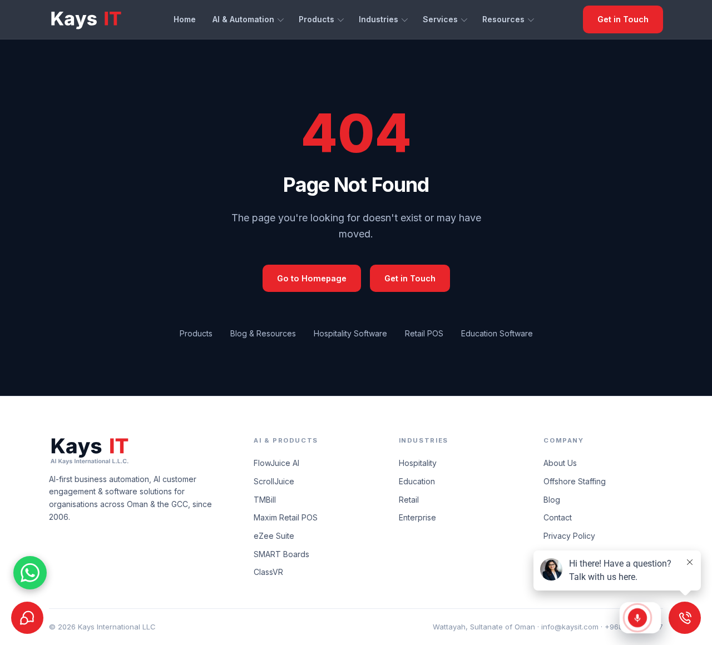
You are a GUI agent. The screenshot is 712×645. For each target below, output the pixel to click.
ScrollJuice (274, 481)
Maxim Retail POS (286, 517)
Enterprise (417, 517)
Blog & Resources (263, 333)
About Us (560, 463)
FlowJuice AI (276, 463)
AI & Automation (243, 19)
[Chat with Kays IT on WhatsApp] (30, 572)
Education (417, 481)
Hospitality (418, 463)
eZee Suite (274, 535)
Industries (378, 19)
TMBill (265, 499)
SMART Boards (281, 554)
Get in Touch (623, 19)
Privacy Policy (569, 535)
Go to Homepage (312, 278)
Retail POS (424, 333)
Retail (409, 499)
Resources (503, 19)
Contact (557, 517)
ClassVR (268, 572)
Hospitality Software (350, 333)
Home (185, 19)
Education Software (497, 333)
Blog (551, 499)
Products (316, 19)
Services (440, 19)
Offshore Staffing (574, 481)
